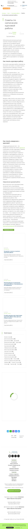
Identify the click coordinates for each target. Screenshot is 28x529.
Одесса (8, 498)
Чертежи (13, 364)
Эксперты (14, 480)
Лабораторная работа (10, 347)
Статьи (6, 364)
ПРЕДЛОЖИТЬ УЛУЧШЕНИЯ (14, 490)
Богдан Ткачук (7, 280)
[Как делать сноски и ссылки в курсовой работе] (14, 245)
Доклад (16, 340)
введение (22, 147)
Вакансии (14, 479)
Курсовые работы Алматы (14, 502)
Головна (4, 13)
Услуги (14, 466)
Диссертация (8, 340)
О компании (14, 462)
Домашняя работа (9, 342)
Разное (16, 358)
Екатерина (6, 249)
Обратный (24, 6)
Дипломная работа (9, 338)
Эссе (19, 364)
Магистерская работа (10, 349)
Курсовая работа (15, 13)
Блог (8, 13)
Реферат (7, 362)
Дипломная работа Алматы (14, 512)
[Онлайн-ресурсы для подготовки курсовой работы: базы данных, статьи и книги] (14, 310)
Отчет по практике (9, 355)
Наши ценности (14, 463)
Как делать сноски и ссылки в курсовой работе (12, 252)
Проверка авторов (14, 470)
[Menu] (24, 2)
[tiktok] (12, 456)
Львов (16, 498)
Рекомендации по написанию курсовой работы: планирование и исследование (13, 284)
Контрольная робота (10, 344)
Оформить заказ (6, 8)
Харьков (13, 498)
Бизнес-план (8, 337)
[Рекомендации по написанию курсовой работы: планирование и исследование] (14, 277)
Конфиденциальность (14, 475)
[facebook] (15, 456)
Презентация (8, 358)
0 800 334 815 (11, 5)
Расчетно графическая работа (12, 360)
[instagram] (18, 456)
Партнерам (14, 477)
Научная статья (8, 351)
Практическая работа (10, 357)
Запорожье (21, 497)
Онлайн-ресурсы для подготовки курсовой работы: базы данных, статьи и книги (13, 317)
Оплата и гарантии (14, 474)
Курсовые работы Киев (14, 503)
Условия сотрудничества (14, 465)
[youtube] (9, 456)
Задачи (18, 342)
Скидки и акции (16, 362)
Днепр (19, 498)
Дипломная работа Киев (14, 513)
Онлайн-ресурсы (9, 353)
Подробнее (17, 527)
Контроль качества (14, 468)
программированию (8, 226)
